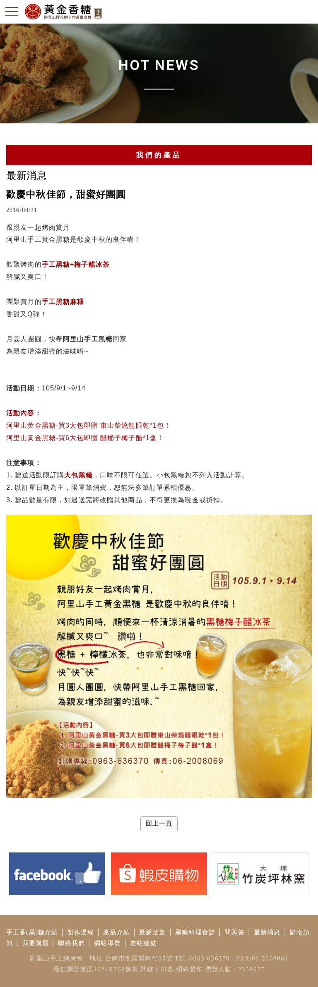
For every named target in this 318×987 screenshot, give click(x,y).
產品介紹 (116, 932)
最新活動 (152, 932)
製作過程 (80, 932)
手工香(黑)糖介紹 (32, 932)
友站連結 (143, 943)
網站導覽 (107, 943)
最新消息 (267, 932)
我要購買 (35, 943)
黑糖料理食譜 (195, 932)
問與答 (234, 932)
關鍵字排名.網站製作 (171, 969)
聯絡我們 (71, 943)
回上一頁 (159, 823)
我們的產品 (159, 155)
